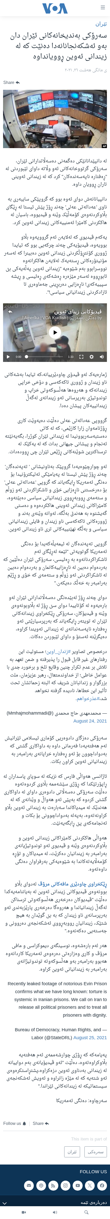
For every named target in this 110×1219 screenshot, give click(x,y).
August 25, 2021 (90, 1038)
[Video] (23, 1212)
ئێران (101, 24)
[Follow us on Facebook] (102, 1186)
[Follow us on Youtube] (77, 1186)
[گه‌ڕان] (86, 1212)
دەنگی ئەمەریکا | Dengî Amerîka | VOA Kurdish (54, 318)
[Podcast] (41, 1186)
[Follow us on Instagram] (65, 1186)
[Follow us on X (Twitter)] (90, 1186)
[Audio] (55, 1212)
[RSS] (53, 1186)
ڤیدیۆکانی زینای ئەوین (78, 311)
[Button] (11, 83)
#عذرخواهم (88, 698)
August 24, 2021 (90, 721)
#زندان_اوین (58, 651)
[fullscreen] (81, 357)
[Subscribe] (29, 1186)
